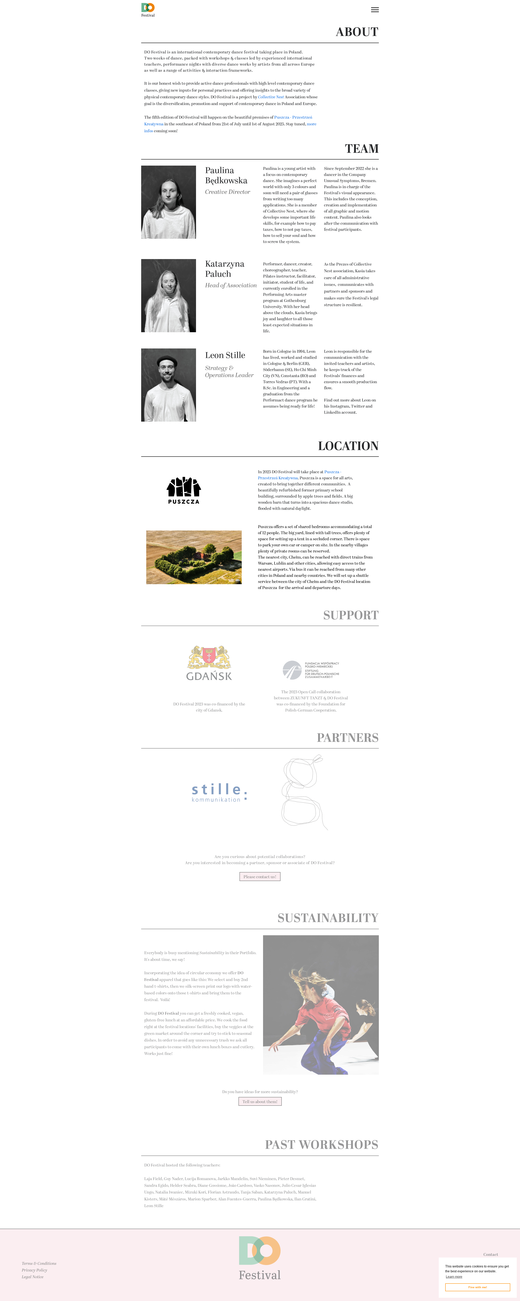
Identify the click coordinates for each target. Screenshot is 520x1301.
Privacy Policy (34, 1270)
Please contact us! (260, 877)
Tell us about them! (260, 1102)
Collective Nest (271, 97)
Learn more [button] (454, 1276)
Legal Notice (32, 1277)
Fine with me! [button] (477, 1287)
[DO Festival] (148, 10)
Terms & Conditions (39, 1264)
